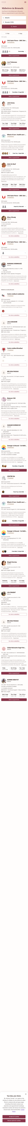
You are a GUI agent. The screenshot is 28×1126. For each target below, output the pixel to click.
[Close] (26, 1094)
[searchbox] (14, 18)
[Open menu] (25, 2)
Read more (23, 120)
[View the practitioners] (14, 253)
